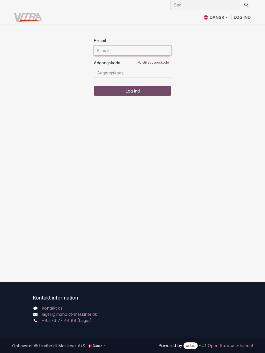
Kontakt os (52, 308)
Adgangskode (131, 62)
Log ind (242, 17)
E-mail (100, 40)
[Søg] (246, 5)
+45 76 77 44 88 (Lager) (67, 320)
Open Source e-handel (230, 345)
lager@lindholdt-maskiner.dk (69, 314)
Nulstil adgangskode (153, 62)
